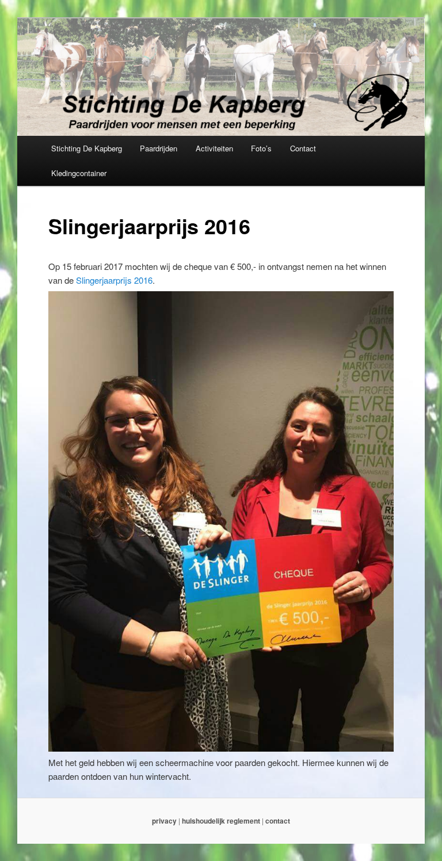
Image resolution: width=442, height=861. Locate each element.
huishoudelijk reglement (221, 821)
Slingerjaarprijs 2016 (114, 280)
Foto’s (261, 148)
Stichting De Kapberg (86, 148)
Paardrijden (158, 148)
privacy (164, 821)
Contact (303, 148)
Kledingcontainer (78, 172)
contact (277, 821)
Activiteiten (214, 148)
